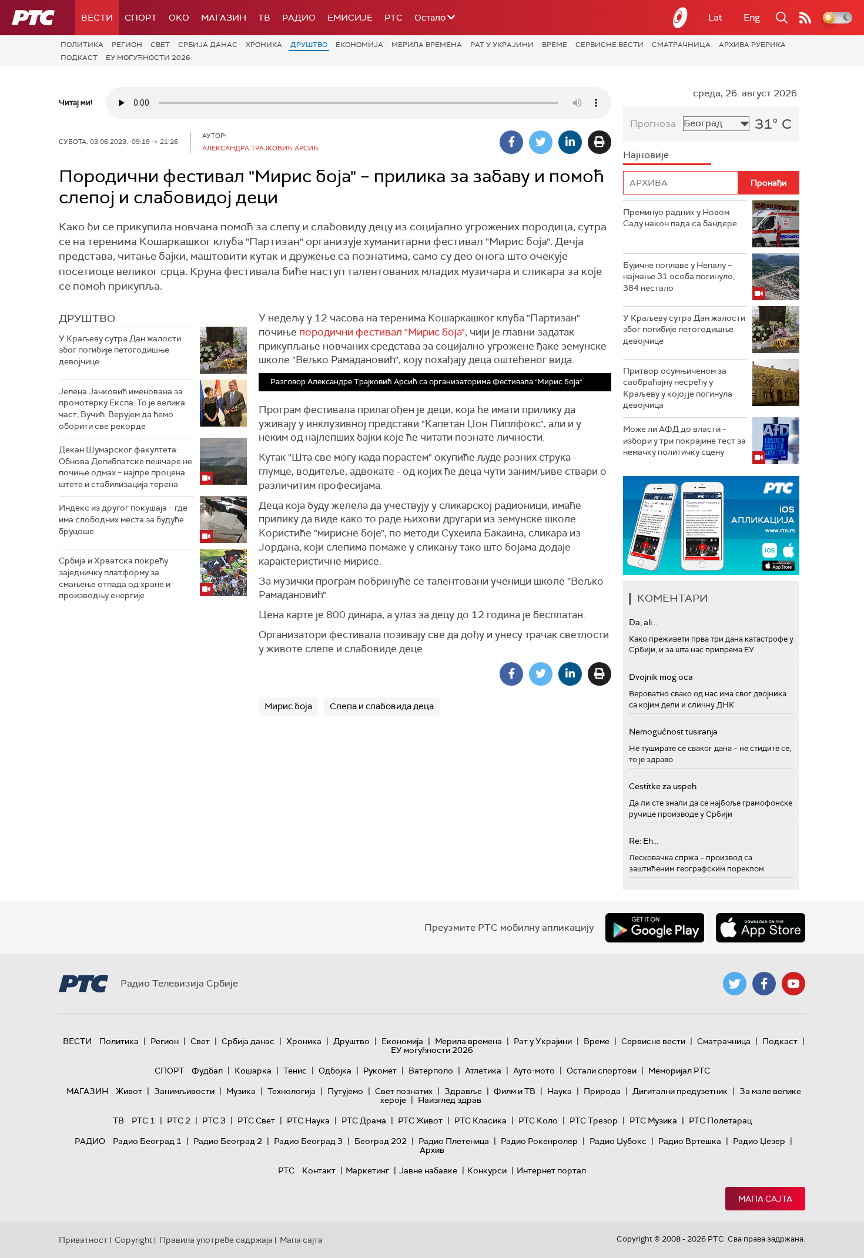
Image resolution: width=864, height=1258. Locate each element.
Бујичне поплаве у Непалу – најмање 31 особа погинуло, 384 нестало (679, 276)
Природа (602, 1091)
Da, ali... (643, 622)
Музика (241, 1091)
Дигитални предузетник (680, 1091)
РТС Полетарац (720, 1120)
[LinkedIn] (570, 142)
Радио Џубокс (618, 1141)
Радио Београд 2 (227, 1141)
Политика (82, 44)
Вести (97, 18)
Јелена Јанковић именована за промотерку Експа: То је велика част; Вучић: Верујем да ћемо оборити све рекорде (122, 408)
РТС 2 (178, 1120)
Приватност (83, 1239)
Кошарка (253, 1070)
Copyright (133, 1239)
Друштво (308, 44)
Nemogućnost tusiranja (673, 731)
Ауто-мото (534, 1070)
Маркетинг (367, 1170)
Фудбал (207, 1070)
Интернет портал (551, 1170)
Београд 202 (380, 1141)
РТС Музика (653, 1120)
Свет (160, 44)
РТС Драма (363, 1120)
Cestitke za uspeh (662, 786)
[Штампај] (599, 142)
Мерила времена (426, 44)
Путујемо (345, 1091)
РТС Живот (420, 1120)
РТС (393, 18)
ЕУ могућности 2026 (148, 57)
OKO (179, 18)
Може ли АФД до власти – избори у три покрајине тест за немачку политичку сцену (684, 440)
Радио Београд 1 (147, 1141)
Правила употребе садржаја (216, 1239)
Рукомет (380, 1070)
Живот (129, 1091)
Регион (127, 44)
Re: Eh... (643, 841)
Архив (432, 1150)
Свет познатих (404, 1091)
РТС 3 (214, 1120)
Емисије (350, 18)
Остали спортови (602, 1070)
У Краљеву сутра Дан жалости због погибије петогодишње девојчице (120, 350)
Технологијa (291, 1091)
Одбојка (335, 1070)
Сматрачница (681, 44)
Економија (359, 44)
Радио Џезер (759, 1141)
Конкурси (487, 1170)
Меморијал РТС (679, 1070)
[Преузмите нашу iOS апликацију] (760, 927)
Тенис (295, 1070)
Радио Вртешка (689, 1141)
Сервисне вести (609, 44)
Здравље (463, 1091)
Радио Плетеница (453, 1141)
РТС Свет (256, 1120)
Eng (752, 17)
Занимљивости (184, 1091)
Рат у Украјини (502, 44)
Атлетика (483, 1070)
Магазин (223, 18)
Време (554, 44)
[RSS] (805, 17)
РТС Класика (480, 1120)
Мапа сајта (765, 1198)
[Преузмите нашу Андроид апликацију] (654, 927)
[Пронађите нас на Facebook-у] (764, 983)
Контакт (319, 1170)
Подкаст (79, 57)
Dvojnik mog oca (661, 677)
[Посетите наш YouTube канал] (793, 983)
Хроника (264, 44)
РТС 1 (143, 1120)
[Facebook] (511, 142)
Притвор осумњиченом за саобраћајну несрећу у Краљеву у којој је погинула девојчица (677, 388)
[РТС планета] (680, 17)
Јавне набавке (428, 1170)
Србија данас (207, 44)
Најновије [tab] (646, 155)
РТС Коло (538, 1120)
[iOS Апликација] (711, 525)
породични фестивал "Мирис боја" (382, 332)
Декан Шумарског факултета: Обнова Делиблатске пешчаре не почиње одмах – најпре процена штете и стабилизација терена (125, 466)
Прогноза (653, 124)
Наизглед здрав (449, 1100)
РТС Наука (308, 1120)
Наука (559, 1091)
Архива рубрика (752, 44)
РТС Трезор (594, 1120)
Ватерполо (430, 1070)
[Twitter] (540, 142)
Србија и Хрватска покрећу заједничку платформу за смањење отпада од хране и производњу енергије (114, 578)
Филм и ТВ (514, 1091)
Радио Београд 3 (308, 1141)
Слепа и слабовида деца (382, 706)
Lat (715, 17)
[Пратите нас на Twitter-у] (734, 983)
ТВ (264, 18)
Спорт (141, 18)
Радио (299, 18)
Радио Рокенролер (539, 1141)
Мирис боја (288, 706)
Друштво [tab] (87, 318)
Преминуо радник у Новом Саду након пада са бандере (680, 218)
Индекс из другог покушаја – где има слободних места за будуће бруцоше (123, 519)
